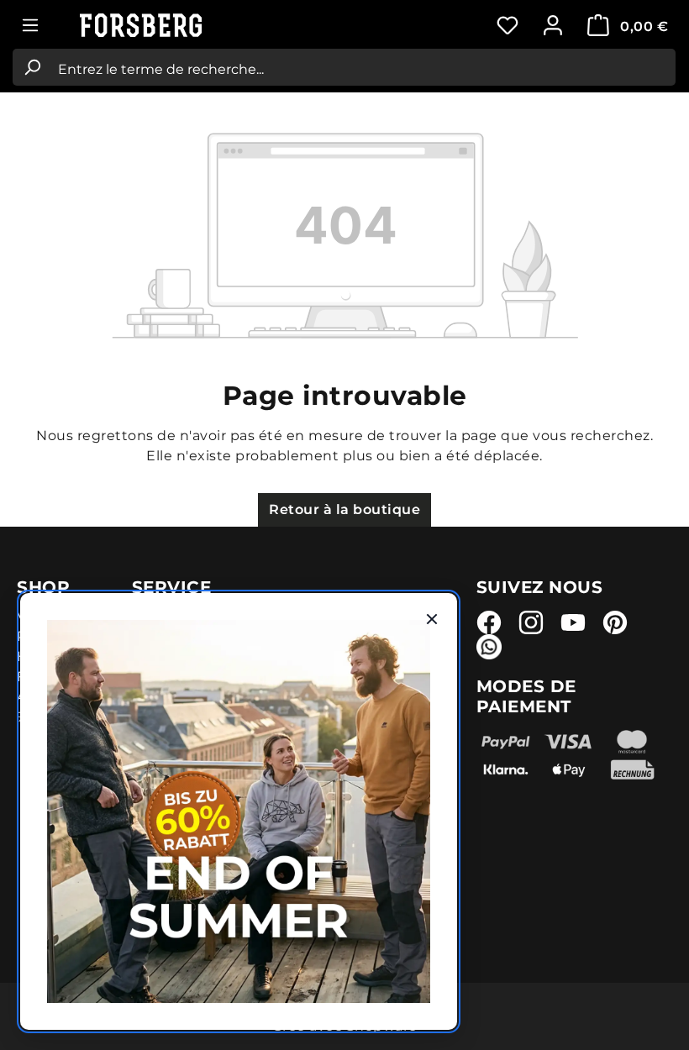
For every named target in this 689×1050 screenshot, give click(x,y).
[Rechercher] (32, 67)
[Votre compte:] (553, 25)
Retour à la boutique (344, 509)
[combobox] (363, 67)
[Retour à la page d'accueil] (164, 25)
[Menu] (30, 25)
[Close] (431, 618)
